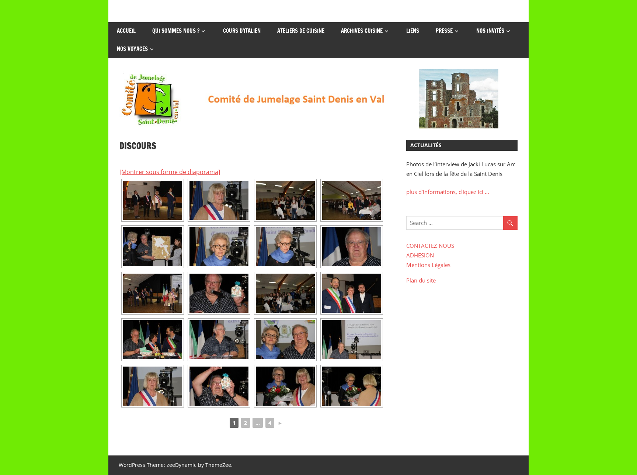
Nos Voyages (132, 49)
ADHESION (420, 255)
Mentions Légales (428, 264)
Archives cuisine (362, 31)
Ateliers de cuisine (300, 31)
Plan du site (421, 280)
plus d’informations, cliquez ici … (447, 191)
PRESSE (444, 31)
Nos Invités (490, 31)
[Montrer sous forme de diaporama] (169, 172)
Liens (412, 31)
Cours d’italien (242, 31)
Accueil (126, 31)
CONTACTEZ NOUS (430, 245)
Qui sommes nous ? (175, 31)
